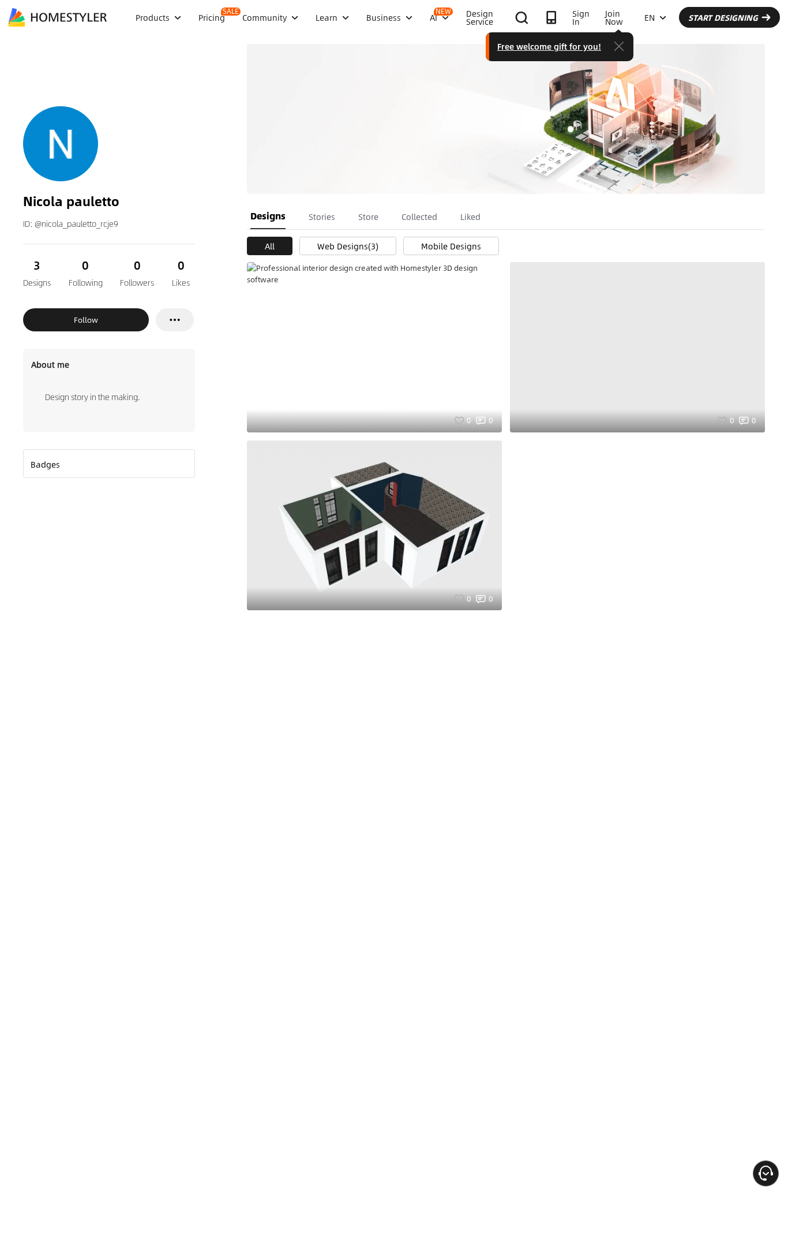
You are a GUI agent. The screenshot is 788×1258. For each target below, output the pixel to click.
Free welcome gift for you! (549, 46)
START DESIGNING (723, 17)
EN (649, 17)
